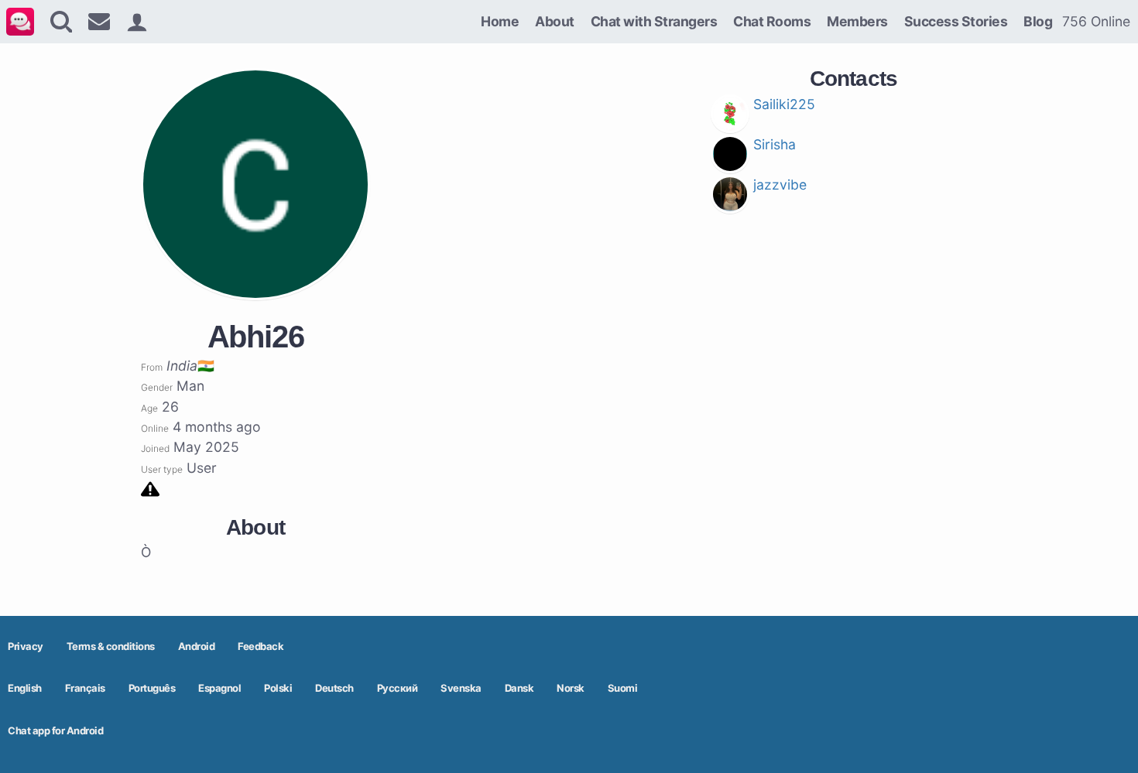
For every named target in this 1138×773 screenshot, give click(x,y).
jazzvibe (780, 184)
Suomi (623, 688)
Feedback (260, 646)
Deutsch (334, 688)
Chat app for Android (55, 730)
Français (85, 688)
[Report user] (150, 488)
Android (196, 646)
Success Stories (956, 21)
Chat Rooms (772, 21)
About (554, 21)
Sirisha (774, 144)
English (25, 688)
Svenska (461, 688)
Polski (278, 688)
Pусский (397, 688)
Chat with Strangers (654, 21)
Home (500, 21)
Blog (1037, 21)
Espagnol (219, 688)
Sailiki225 (784, 104)
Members (857, 21)
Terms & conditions (111, 646)
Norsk (570, 688)
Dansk (519, 688)
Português (152, 688)
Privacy (25, 646)
